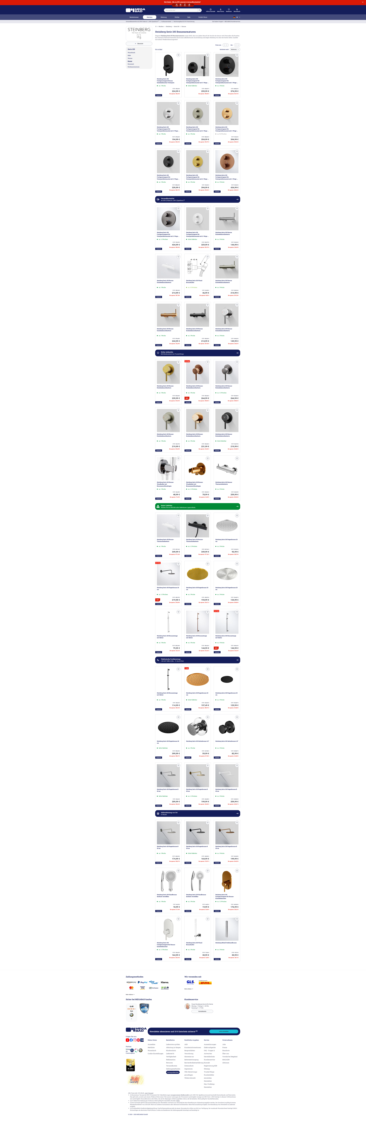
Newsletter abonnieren (173, 1031)
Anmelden (151, 1044)
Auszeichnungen (210, 1044)
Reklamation (170, 1060)
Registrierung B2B (210, 1066)
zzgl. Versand (149, 1093)
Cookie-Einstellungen (155, 1054)
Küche (177, 17)
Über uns (225, 1054)
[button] (210, 10)
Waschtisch (131, 52)
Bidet (129, 55)
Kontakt (207, 1063)
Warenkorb (152, 1050)
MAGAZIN (226, 1060)
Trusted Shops (209, 1072)
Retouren (169, 1063)
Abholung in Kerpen (173, 1047)
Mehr (178, 1101)
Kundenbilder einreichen (209, 1076)
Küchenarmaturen (133, 67)
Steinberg (169, 26)
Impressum (188, 1069)
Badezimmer (134, 17)
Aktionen (225, 1063)
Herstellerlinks (209, 1057)
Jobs (224, 1044)
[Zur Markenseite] (139, 33)
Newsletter (208, 1081)
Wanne (130, 58)
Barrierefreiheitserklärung (193, 1063)
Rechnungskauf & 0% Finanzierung (184, 21)
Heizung (164, 17)
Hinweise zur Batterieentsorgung (191, 1058)
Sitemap (207, 1069)
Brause (130, 61)
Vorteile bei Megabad (229, 1057)
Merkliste (151, 1047)
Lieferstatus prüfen (173, 1044)
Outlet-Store (202, 17)
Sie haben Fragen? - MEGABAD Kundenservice (226, 21)
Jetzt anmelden (224, 1031)
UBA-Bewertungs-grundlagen (190, 1073)
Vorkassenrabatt (166, 21)
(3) (196, 1031)
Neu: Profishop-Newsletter (209, 1085)
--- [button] (224, 45)
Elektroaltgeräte (210, 1047)
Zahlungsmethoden (173, 1069)
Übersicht (140, 43)
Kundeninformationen (192, 1047)
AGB (185, 1044)
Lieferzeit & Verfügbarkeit (171, 1055)
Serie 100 (176, 26)
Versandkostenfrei (142, 21)
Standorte (226, 1050)
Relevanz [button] (234, 49)
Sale (188, 17)
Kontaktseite (202, 1011)
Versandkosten (171, 1066)
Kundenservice (209, 1060)
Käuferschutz (171, 1050)
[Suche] (200, 10)
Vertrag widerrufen (173, 1072)
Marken (149, 17)
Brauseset (131, 64)
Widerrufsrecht (190, 1078)
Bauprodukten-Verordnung (189, 1052)
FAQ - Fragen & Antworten (209, 1052)
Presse (224, 1047)
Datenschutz (188, 1066)
